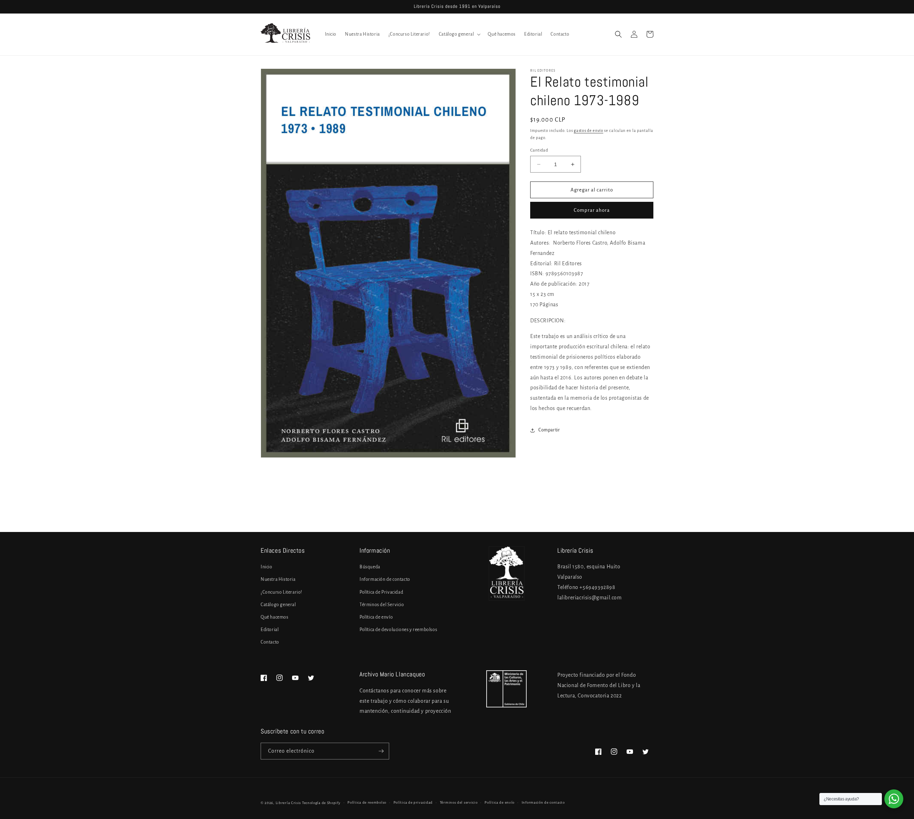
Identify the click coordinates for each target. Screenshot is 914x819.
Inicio (266, 566)
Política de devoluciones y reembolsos (398, 629)
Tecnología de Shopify (321, 803)
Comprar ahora (592, 210)
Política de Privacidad (381, 592)
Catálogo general (278, 604)
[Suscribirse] (381, 751)
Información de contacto (385, 579)
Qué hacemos (274, 617)
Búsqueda (370, 566)
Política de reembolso (366, 802)
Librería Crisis (288, 803)
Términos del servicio (459, 802)
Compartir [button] (549, 430)
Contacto (270, 642)
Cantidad (539, 150)
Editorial (269, 629)
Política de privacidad (413, 802)
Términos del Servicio (382, 604)
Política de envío (376, 617)
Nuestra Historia (278, 579)
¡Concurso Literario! (281, 592)
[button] (459, 34)
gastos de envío (588, 130)
